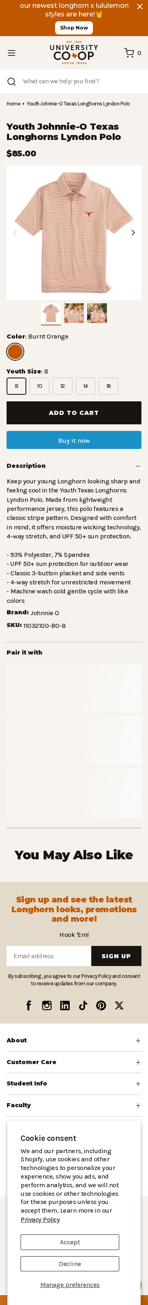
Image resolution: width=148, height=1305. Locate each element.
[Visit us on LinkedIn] (65, 1005)
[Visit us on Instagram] (47, 1005)
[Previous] (15, 232)
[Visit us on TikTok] (83, 1005)
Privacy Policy (105, 1219)
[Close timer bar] (139, 6)
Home (13, 104)
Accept (70, 1242)
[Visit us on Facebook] (29, 1005)
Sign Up (116, 955)
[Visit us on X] (119, 1005)
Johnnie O (44, 603)
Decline (70, 1264)
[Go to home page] (74, 52)
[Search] (11, 82)
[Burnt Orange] (15, 351)
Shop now (74, 28)
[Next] (133, 232)
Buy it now (74, 440)
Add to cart (74, 413)
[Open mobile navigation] (11, 53)
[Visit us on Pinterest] (101, 1005)
